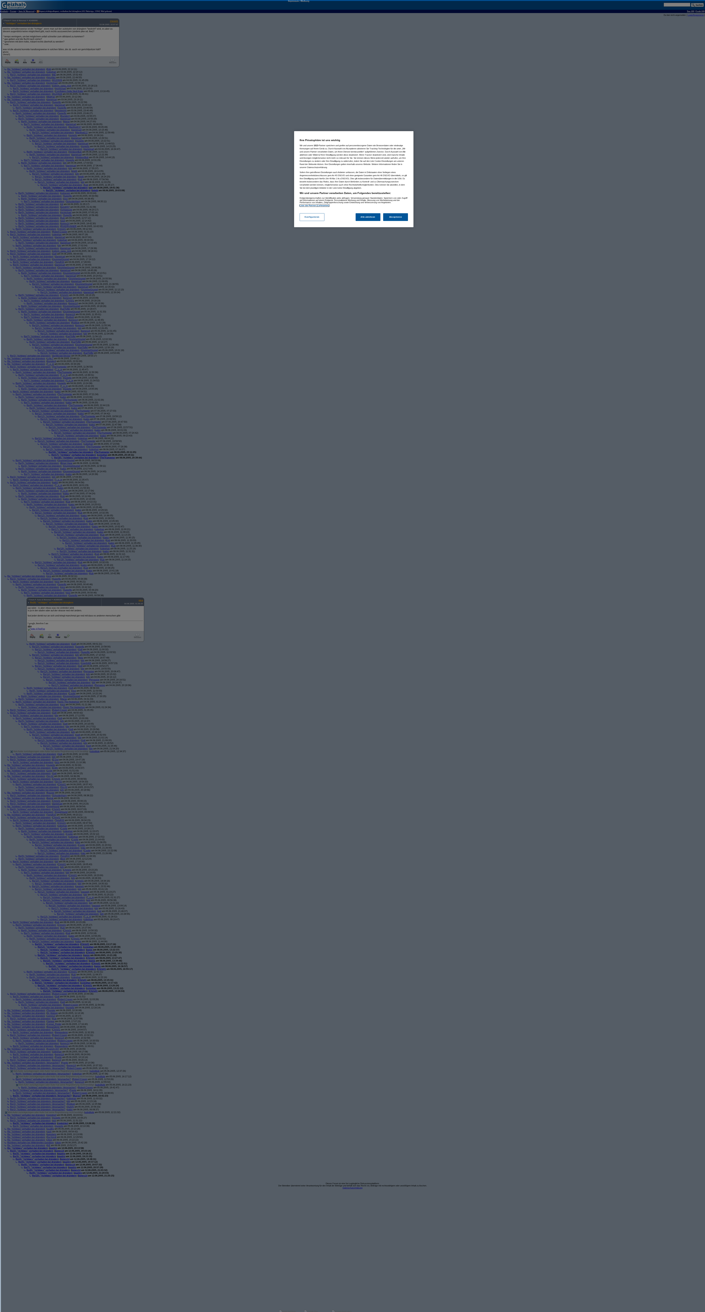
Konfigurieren (312, 217)
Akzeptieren (395, 217)
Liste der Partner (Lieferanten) (314, 205)
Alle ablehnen (368, 217)
